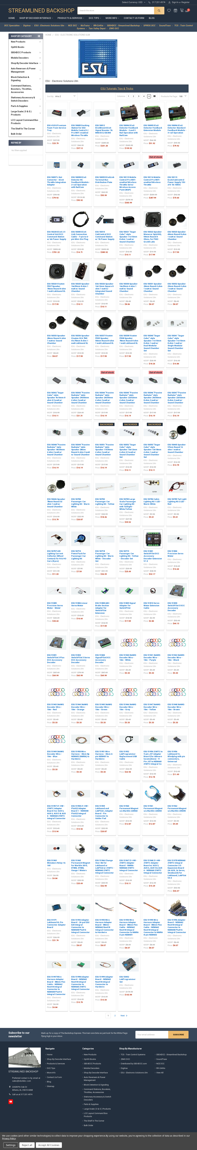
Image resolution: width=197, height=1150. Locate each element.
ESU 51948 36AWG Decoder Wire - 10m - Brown (176, 707)
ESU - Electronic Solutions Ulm (134, 1072)
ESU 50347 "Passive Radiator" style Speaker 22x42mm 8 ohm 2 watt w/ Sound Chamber (177, 398)
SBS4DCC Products (21, 52)
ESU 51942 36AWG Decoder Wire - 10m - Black (176, 657)
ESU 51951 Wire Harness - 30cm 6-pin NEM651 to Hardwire (104, 755)
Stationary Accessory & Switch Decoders (23, 99)
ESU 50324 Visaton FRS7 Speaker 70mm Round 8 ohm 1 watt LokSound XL (56, 287)
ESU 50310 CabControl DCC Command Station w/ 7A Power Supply (104, 235)
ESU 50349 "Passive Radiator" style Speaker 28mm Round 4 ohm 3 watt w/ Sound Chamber (80, 449)
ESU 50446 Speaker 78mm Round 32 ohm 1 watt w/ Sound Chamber (56, 503)
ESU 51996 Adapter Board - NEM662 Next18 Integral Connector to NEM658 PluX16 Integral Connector (177, 926)
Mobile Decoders (20, 58)
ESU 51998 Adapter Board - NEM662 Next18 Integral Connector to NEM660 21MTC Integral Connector (80, 983)
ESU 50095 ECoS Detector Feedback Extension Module (153, 128)
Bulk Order (16, 134)
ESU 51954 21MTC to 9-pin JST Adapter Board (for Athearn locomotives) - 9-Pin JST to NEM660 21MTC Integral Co (153, 757)
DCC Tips (94, 18)
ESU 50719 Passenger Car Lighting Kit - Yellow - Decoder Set (129, 555)
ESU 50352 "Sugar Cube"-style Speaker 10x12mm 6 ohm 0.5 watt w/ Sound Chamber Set (128, 450)
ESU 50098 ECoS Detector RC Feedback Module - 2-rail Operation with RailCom (80, 182)
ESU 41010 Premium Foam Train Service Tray (56, 128)
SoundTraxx (161, 1059)
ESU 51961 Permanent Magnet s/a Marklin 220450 (153, 808)
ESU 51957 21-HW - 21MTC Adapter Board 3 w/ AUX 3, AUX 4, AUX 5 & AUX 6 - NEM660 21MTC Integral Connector (56, 812)
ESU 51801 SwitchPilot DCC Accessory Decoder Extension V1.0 (153, 556)
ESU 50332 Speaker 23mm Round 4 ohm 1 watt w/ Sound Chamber (177, 287)
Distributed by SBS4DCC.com (134, 1063)
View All (159, 1072)
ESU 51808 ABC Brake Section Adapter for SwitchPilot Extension (102, 608)
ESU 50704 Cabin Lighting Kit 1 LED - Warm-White (152, 501)
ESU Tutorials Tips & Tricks (117, 88)
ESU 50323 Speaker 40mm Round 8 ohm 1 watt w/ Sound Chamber (177, 235)
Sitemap (50, 1086)
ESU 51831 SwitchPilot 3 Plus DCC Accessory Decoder (55, 659)
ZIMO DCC (125, 1059)
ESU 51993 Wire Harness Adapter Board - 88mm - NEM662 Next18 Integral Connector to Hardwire (104, 926)
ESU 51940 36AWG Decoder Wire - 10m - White (127, 657)
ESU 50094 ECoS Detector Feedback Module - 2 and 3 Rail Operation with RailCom (128, 130)
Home (11, 18)
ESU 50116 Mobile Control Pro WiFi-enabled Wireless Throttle (152, 181)
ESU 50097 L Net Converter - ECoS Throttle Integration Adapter (56, 181)
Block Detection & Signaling (20, 79)
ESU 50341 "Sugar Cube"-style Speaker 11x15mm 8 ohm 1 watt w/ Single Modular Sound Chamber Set (176, 343)
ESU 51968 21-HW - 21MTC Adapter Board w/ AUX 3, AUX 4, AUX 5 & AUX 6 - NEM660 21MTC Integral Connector (153, 866)
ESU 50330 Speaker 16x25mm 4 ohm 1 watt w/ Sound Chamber (128, 287)
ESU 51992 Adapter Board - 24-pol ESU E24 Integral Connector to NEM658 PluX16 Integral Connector (80, 926)
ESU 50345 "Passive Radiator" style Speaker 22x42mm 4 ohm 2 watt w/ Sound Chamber (128, 398)
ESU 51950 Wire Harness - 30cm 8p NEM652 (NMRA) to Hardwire (80, 755)
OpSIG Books (17, 47)
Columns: (121, 96)
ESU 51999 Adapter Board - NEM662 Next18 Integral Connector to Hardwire (104, 982)
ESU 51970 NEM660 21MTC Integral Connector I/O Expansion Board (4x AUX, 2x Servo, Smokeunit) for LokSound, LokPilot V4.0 (177, 869)
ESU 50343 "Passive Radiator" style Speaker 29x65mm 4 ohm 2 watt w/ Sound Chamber (80, 398)
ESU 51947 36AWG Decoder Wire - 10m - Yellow (152, 707)
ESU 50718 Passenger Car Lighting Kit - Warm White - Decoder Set (104, 556)
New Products (18, 41)
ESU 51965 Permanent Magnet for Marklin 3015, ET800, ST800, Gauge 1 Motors (80, 865)
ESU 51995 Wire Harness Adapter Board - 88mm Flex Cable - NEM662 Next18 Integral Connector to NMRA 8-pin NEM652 (153, 927)
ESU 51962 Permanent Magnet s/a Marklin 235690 (177, 808)
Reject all (27, 1145)
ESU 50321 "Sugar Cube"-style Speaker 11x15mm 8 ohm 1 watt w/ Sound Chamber (128, 237)
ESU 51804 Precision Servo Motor (175, 553)
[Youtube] (10, 1101)
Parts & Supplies (19, 106)
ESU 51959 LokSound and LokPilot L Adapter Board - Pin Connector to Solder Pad (104, 812)
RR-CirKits (160, 1068)
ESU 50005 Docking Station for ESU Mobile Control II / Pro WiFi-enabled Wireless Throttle (80, 130)
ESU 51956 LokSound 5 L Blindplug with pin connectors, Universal (176, 756)
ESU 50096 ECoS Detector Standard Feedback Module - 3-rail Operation (177, 129)
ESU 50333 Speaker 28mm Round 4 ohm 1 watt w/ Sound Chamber (56, 339)
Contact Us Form (134, 18)
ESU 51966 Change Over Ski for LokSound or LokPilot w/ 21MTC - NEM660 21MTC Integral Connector (104, 866)
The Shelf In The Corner (23, 128)
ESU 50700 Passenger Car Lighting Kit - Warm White (80, 503)
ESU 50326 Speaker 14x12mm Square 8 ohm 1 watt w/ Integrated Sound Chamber (104, 289)
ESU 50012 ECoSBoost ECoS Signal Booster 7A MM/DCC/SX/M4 (104, 129)
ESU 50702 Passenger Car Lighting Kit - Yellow (104, 501)
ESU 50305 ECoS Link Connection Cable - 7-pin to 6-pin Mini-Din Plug (80, 235)
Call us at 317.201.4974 (22, 1094)
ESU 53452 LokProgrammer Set (127, 979)
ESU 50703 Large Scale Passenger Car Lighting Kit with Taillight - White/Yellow (127, 504)
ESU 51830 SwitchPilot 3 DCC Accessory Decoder (176, 607)
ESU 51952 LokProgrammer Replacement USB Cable (128, 755)
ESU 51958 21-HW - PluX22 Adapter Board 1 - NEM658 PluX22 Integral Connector (80, 811)
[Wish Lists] (170, 10)
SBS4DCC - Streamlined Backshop (171, 1054)
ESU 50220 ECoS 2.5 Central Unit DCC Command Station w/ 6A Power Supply (56, 235)
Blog (152, 18)
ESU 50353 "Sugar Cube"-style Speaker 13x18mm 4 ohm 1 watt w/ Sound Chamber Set (152, 450)
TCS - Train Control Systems (133, 1054)
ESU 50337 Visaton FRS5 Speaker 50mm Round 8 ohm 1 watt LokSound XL (104, 339)
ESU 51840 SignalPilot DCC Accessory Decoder (103, 659)
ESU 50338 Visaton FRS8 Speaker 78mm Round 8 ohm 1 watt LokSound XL (128, 339)
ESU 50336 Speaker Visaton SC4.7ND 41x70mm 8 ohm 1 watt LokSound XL (80, 339)
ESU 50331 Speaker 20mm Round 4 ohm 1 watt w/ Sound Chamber (153, 287)
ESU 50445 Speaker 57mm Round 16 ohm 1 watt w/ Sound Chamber (177, 448)
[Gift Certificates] (177, 10)
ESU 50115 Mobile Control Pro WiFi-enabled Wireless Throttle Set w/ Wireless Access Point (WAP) (127, 183)
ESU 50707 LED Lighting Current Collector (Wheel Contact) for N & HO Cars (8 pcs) (56, 556)
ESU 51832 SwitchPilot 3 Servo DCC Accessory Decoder (80, 659)
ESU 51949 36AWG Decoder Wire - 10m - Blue (55, 754)
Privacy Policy (9, 1138)
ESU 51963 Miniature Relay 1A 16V (56, 863)
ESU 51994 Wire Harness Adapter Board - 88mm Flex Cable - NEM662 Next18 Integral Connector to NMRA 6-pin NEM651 (129, 927)
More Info (111, 18)
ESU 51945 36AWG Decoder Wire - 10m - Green (103, 707)
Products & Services (70, 18)
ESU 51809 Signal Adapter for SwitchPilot (127, 605)
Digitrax (124, 1068)
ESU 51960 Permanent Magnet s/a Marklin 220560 (128, 808)
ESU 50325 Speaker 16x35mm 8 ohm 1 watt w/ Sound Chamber (80, 287)
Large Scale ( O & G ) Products (21, 113)
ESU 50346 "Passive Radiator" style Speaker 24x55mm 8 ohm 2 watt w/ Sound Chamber (153, 398)
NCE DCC (160, 1063)
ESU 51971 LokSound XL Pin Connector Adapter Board (56, 924)
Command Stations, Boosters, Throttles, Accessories (21, 88)
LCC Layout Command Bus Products (24, 122)
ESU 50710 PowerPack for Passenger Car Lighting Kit (78, 555)
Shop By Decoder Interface (35, 18)
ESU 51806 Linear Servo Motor (79, 604)
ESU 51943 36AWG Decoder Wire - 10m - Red (55, 707)
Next (123, 1015)
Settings (11, 1145)
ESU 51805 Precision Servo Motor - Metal (55, 605)
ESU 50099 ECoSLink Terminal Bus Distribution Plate (104, 179)
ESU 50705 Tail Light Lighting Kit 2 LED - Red (177, 501)
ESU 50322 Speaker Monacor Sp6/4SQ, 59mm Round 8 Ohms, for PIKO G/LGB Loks (153, 237)
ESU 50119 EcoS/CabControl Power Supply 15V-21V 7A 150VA (177, 181)
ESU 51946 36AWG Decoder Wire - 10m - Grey (127, 707)
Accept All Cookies (48, 1145)
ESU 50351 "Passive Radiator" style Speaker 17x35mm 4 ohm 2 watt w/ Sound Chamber (104, 449)
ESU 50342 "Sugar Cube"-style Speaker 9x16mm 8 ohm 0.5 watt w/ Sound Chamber (56, 398)
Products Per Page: (169, 96)
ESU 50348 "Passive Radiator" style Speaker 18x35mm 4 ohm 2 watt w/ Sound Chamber (56, 449)
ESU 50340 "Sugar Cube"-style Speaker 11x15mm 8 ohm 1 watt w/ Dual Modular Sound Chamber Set (152, 343)
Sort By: (50, 96)
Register (185, 2)
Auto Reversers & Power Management (23, 70)
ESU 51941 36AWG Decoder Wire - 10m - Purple (152, 657)
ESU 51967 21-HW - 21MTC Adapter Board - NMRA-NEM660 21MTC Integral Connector (128, 865)
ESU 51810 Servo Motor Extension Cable (151, 605)
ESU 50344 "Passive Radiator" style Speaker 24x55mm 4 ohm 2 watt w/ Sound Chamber (104, 398)
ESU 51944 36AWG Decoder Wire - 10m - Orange (79, 707)
